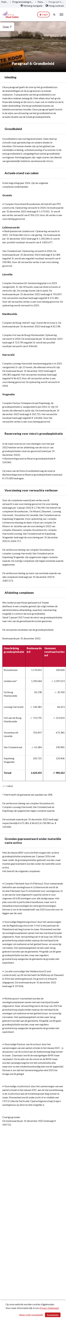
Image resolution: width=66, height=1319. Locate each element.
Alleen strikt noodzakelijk (31, 1314)
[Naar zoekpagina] (54, 14)
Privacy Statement (49, 1307)
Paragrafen (41, 1)
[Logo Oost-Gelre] (10, 14)
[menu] (61, 14)
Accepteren (52, 1314)
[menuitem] (31, 6)
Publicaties (4, 1)
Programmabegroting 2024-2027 (23, 1)
